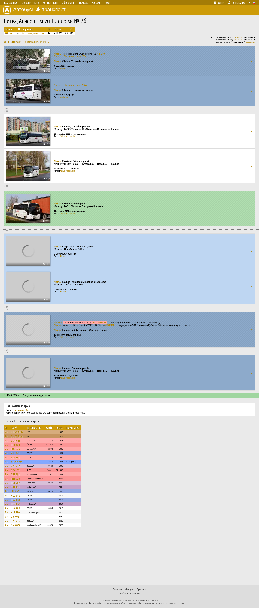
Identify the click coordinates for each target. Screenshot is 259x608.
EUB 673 (15, 449)
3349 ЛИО (16, 461)
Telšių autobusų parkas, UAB (32, 33)
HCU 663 (15, 495)
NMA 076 (15, 525)
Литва (11, 33)
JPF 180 (100, 53)
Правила (141, 589)
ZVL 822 (15, 453)
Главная (117, 589)
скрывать (238, 37)
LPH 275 (15, 521)
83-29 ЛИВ (17, 432)
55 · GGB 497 (99, 322)
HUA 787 (15, 508)
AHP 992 (15, 474)
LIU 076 (15, 516)
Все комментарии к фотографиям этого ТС (27, 42)
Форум (129, 589)
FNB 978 (15, 478)
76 (6, 432)
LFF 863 (15, 491)
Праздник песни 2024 (75, 56)
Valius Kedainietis (67, 136)
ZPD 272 (15, 466)
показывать (250, 42)
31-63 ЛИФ (17, 436)
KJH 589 (15, 512)
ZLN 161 (15, 457)
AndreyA (64, 68)
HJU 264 (15, 444)
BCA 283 (15, 470)
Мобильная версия (129, 593)
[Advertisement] (129, 557)
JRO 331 (109, 325)
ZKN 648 (15, 440)
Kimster (63, 256)
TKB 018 (15, 487)
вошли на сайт (20, 410)
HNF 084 (15, 483)
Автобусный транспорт (39, 9)
